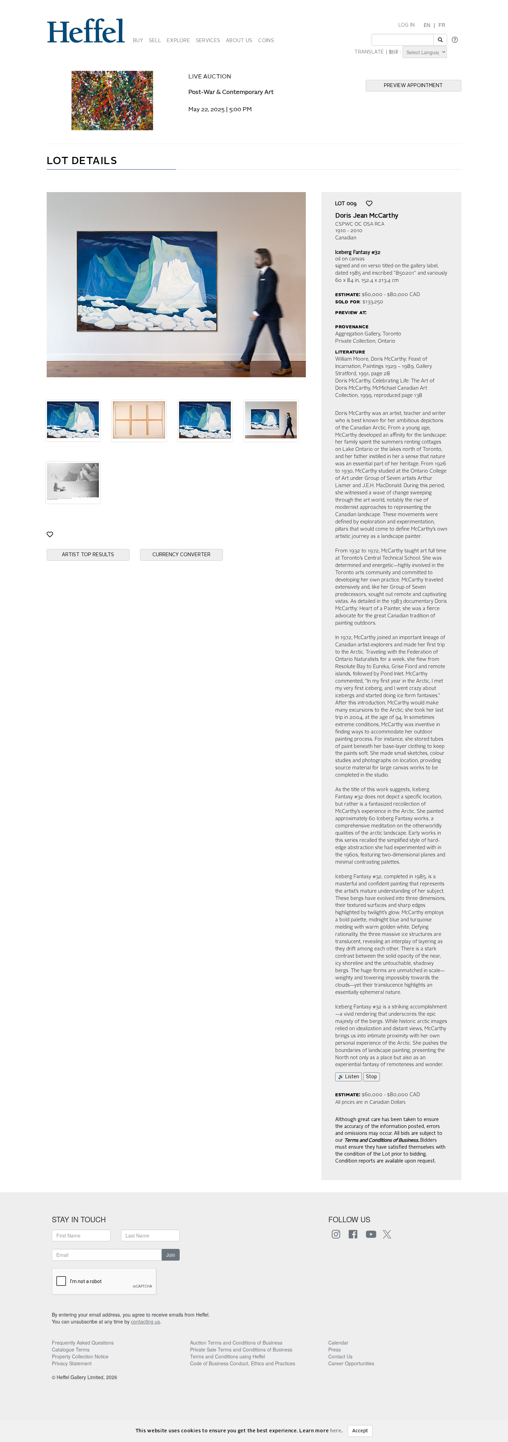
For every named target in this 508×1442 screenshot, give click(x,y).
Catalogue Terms (71, 1349)
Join (170, 1254)
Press (334, 1349)
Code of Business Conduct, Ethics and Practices (242, 1363)
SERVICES (208, 40)
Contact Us (340, 1356)
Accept (360, 1431)
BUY (138, 40)
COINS (266, 40)
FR (442, 24)
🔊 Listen (348, 1076)
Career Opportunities (351, 1363)
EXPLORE (178, 40)
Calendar (338, 1342)
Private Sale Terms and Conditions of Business (241, 1349)
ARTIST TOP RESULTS (88, 554)
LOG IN (406, 25)
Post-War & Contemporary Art (231, 92)
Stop (371, 1076)
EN (427, 24)
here (335, 1431)
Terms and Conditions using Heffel (227, 1356)
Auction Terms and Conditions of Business (236, 1342)
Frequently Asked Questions (83, 1342)
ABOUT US (239, 40)
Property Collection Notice (80, 1356)
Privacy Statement (72, 1363)
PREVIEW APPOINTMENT (413, 85)
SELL (155, 40)
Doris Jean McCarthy (366, 216)
